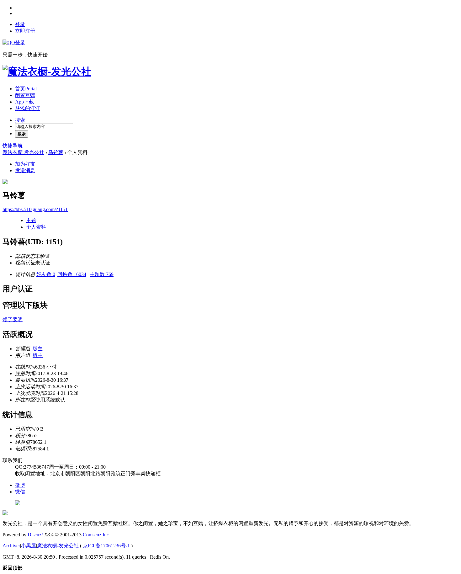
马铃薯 (55, 152)
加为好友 (25, 164)
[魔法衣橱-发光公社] (47, 71)
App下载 (24, 101)
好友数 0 (45, 274)
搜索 (20, 120)
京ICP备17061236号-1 (106, 545)
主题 (31, 220)
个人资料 (36, 227)
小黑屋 (28, 545)
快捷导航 (13, 145)
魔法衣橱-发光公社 (23, 152)
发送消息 (25, 170)
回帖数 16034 (71, 274)
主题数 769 (102, 274)
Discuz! (35, 534)
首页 (26, 88)
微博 (20, 485)
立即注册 (25, 31)
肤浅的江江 (27, 108)
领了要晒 (13, 319)
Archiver (11, 545)
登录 (20, 24)
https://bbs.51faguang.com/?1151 (35, 209)
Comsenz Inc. (96, 534)
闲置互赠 (25, 95)
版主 (38, 348)
